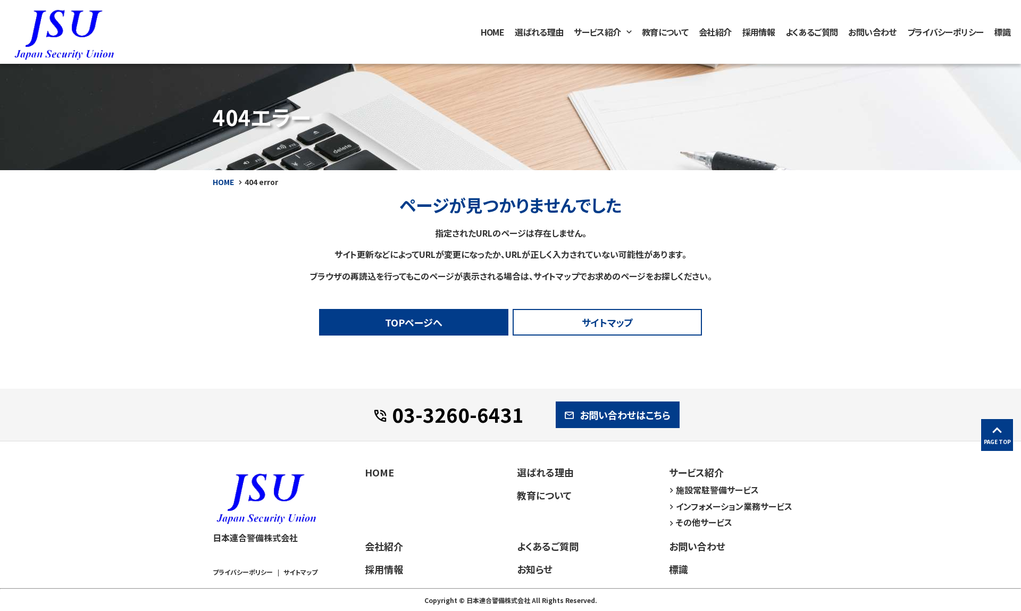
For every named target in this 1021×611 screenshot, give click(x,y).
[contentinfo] (510, 526)
